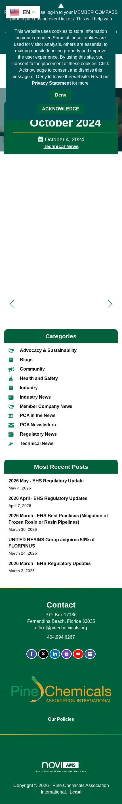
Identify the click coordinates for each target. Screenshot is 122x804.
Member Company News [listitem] (46, 406)
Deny (60, 95)
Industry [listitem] (29, 387)
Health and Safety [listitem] (39, 378)
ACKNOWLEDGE (60, 108)
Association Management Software (61, 771)
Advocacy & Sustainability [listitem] (48, 350)
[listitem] (61, 484)
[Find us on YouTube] (78, 654)
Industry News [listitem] (35, 397)
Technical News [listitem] (37, 443)
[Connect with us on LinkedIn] (55, 654)
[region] (110, 304)
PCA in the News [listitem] (38, 415)
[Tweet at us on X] (43, 654)
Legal (75, 792)
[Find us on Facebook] (31, 654)
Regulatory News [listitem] (38, 434)
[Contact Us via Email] (90, 654)
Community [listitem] (32, 369)
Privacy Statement (51, 83)
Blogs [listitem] (26, 359)
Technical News (61, 146)
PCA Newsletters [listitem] (38, 424)
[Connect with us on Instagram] (66, 654)
